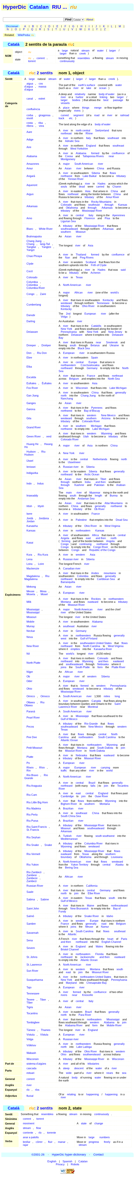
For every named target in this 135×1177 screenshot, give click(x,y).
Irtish (29, 506)
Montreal (93, 706)
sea (124, 1073)
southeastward (95, 828)
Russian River (35, 885)
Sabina (31, 899)
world (109, 770)
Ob (28, 676)
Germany (92, 368)
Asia (87, 191)
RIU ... (59, 7)
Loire (41, 564)
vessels (65, 103)
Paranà (31, 711)
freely (107, 1142)
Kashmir (79, 485)
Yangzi (31, 250)
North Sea (114, 378)
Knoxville (87, 995)
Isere (29, 513)
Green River (34, 436)
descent (78, 1068)
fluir (50, 1142)
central (80, 215)
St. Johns (32, 957)
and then (101, 538)
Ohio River (88, 306)
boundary (66, 857)
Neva (30, 637)
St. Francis (33, 829)
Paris (124, 939)
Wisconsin (82, 388)
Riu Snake (33, 845)
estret (42, 98)
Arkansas (32, 206)
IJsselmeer (74, 462)
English (51, 1161)
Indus (40, 483)
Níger (30, 671)
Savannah (33, 932)
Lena (29, 559)
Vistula (31, 1034)
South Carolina (107, 737)
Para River (85, 1014)
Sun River (32, 970)
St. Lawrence (34, 964)
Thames (45, 1030)
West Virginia (112, 526)
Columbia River (36, 288)
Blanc (30, 228)
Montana (105, 803)
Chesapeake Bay (96, 982)
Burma (114, 495)
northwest (66, 410)
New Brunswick (79, 908)
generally (120, 392)
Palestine (81, 519)
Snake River (91, 916)
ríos (37, 1089)
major (66, 163)
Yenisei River (75, 179)
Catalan (39, 7)
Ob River (99, 509)
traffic (64, 770)
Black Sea (84, 348)
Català (13, 44)
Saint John (33, 908)
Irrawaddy (32, 495)
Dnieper (31, 345)
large (32, 79)
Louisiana (116, 857)
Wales (99, 946)
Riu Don (42, 353)
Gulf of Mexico (69, 719)
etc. (71, 118)
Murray (31, 626)
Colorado (32, 277)
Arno (29, 218)
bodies (76, 100)
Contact (98, 1154)
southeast (113, 138)
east (88, 538)
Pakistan (99, 485)
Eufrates (31, 383)
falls (93, 785)
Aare (29, 132)
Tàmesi (31, 1030)
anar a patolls (31, 1137)
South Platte (82, 667)
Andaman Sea (86, 498)
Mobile (30, 621)
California (91, 885)
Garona (31, 409)
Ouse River (101, 796)
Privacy (60, 1164)
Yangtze (46, 247)
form (100, 667)
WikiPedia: (26, 35)
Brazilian (68, 808)
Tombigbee (33, 1022)
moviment (28, 1123)
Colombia (82, 576)
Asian (68, 168)
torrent (32, 61)
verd (48, 436)
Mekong (31, 586)
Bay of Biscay (92, 410)
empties (75, 649)
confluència (33, 109)
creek (82, 53)
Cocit (30, 271)
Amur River (112, 197)
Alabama (32, 156)
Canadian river (71, 568)
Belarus (95, 345)
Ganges (31, 403)
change (98, 1123)
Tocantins (32, 1013)
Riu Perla (32, 814)
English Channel (111, 941)
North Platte (33, 662)
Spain (94, 357)
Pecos (30, 726)
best (105, 100)
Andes (95, 573)
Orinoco (45, 696)
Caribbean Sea (106, 579)
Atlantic (72, 934)
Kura (29, 554)
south (73, 345)
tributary (121, 176)
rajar (25, 1144)
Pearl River (33, 717)
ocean (102, 88)
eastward (93, 601)
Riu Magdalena (36, 577)
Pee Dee (32, 737)
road (96, 115)
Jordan (31, 521)
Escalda (31, 377)
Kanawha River (103, 649)
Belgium (74, 378)
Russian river (71, 466)
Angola (110, 541)
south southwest (104, 836)
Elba (29, 366)
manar (61, 1142)
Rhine (89, 133)
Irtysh (41, 506)
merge (98, 107)
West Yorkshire (79, 148)
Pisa (107, 218)
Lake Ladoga (84, 1046)
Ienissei (31, 466)
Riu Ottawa (34, 704)
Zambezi (32, 881)
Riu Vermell (33, 854)
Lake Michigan (118, 388)
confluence (118, 153)
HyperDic (14, 7)
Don (29, 353)
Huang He (33, 444)
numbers (104, 1137)
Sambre (31, 923)
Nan (67, 257)
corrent (41, 58)
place (66, 107)
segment (78, 115)
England (91, 145)
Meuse (89, 926)
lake (88, 88)
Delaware (32, 331)
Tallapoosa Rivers (93, 156)
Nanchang (67, 398)
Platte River (118, 667)
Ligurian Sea (68, 221)
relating (71, 1094)
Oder (29, 681)
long (117, 696)
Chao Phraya (34, 256)
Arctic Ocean (91, 474)
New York (92, 331)
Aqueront (32, 185)
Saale (30, 891)
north (124, 459)
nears (109, 1073)
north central (83, 130)
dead (82, 186)
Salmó (30, 916)
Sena (30, 940)
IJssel (30, 460)
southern (66, 231)
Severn (31, 948)
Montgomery (68, 159)
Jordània (44, 518)
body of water (102, 124)
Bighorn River (69, 803)
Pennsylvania (69, 331)
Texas (79, 277)
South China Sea (71, 816)
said (123, 269)
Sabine (44, 899)
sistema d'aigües (36, 1063)
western (91, 433)
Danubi (31, 315)
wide (69, 1073)
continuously (67, 61)
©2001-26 (37, 1154)
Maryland (71, 982)
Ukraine (114, 345)
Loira (29, 564)
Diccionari (12, 26)
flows (113, 173)
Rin (29, 770)
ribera (30, 125)
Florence (89, 218)
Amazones (33, 163)
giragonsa (44, 115)
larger (112, 50)
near (111, 156)
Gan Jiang (33, 395)
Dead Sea (122, 519)
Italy (88, 138)
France (91, 375)
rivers (77, 110)
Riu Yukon (33, 864)
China (100, 168)
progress (94, 1142)
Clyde (30, 263)
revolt (30, 118)
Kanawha (32, 526)
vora (41, 125)
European (90, 313)
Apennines (118, 215)
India (88, 482)
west (63, 638)
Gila (29, 418)
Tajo (29, 987)
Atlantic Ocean (69, 740)
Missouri (81, 231)
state (84, 1123)
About (89, 19)
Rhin (42, 767)
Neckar (31, 631)
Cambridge (67, 796)
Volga (64, 316)
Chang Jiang (88, 395)
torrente (51, 1132)
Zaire (43, 294)
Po (28, 763)
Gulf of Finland (88, 638)
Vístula (44, 1034)
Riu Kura (43, 554)
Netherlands (100, 459)
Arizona (105, 418)
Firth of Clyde (99, 265)
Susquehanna (35, 979)
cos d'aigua (33, 85)
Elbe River (94, 893)
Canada (96, 700)
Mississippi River (92, 210)
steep (66, 1068)
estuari (30, 1073)
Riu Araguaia (34, 785)
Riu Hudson (34, 453)
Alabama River (73, 1025)
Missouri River (76, 604)
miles (107, 696)
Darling (31, 321)
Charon (116, 186)
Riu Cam (32, 794)
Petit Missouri (34, 747)
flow (38, 1128)
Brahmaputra (34, 236)
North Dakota (97, 750)
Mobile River (114, 1025)
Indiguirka (32, 473)
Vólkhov (31, 1045)
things (85, 107)
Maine (90, 905)
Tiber (43, 999)
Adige (30, 139)
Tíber (30, 1002)
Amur (30, 168)
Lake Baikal (89, 176)
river (76, 88)
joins (63, 667)
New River (33, 646)
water (100, 50)
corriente (28, 1132)
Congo (30, 294)
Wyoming (87, 661)
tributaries (93, 1063)
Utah (86, 436)
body (75, 1077)
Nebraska (81, 755)
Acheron (95, 272)
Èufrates (47, 383)
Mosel (44, 594)
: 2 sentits (41, 73)
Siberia (90, 466)
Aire (29, 147)
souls (64, 186)
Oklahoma (85, 857)
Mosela (31, 594)
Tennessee (103, 303)
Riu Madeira (34, 808)
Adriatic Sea (72, 141)
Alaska (119, 864)
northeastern (83, 530)
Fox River (32, 388)
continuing (85, 544)
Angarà (31, 176)
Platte (30, 756)
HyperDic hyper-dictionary (69, 1154)
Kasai (30, 542)
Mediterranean (69, 838)
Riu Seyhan (33, 837)
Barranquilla (68, 582)
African (78, 292)
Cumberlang (34, 304)
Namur (105, 926)
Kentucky (66, 309)
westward (94, 846)
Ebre (29, 357)
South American (83, 163)
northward (66, 368)
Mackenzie (33, 568)
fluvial (30, 1095)
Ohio (29, 688)
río (28, 1089)
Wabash (31, 1053)
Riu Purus (32, 820)
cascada (31, 1068)
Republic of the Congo (102, 550)
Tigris (30, 1007)
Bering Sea (71, 867)
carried (100, 186)
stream (110, 58)
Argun (30, 194)
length (98, 495)
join (123, 747)
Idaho (110, 916)
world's (114, 292)
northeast (66, 133)
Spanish (67, 1161)
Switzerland (102, 130)
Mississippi (82, 716)
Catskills (96, 325)
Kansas (122, 204)
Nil (28, 653)
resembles (84, 58)
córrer (39, 1142)
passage (118, 100)
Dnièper (46, 345)
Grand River (34, 427)
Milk (29, 601)
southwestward (92, 1054)
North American (72, 285)
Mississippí (33, 612)
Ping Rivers (87, 257)
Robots (75, 1164)
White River (46, 228)
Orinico (31, 696)
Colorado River (91, 421)
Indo (29, 483)
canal (30, 98)
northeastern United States (95, 976)
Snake (48, 845)
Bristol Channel (70, 949)
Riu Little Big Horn (37, 802)
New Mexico (95, 726)
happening (92, 1094)
